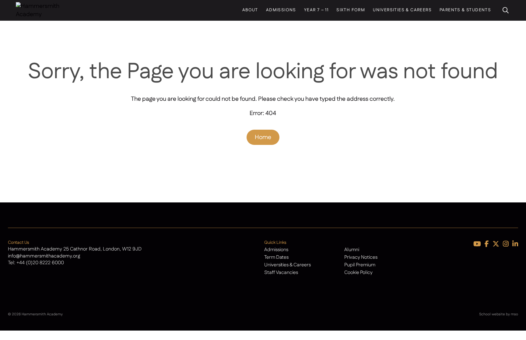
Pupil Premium (359, 264)
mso (514, 314)
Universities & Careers (402, 10)
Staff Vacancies (281, 272)
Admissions (281, 10)
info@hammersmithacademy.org (44, 256)
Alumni (351, 249)
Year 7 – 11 (316, 10)
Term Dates (276, 257)
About (250, 10)
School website (492, 314)
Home (263, 137)
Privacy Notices (360, 257)
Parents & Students (465, 10)
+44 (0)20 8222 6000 (40, 262)
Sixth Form (350, 10)
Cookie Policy (358, 272)
